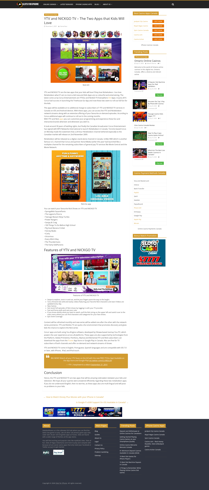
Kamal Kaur (63, 26)
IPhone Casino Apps (84, 4)
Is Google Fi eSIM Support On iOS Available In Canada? (102, 402)
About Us (106, 4)
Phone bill (137, 208)
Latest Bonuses (66, 4)
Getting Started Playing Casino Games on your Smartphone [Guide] (128, 439)
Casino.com (138, 35)
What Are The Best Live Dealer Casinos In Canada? (156, 152)
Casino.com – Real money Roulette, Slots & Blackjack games (154, 443)
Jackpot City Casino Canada (154, 431)
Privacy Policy (99, 448)
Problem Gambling (101, 452)
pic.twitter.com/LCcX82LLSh (100, 360)
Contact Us (99, 445)
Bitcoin (136, 223)
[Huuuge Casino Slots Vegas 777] (140, 113)
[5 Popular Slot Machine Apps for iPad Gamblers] (140, 81)
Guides (97, 435)
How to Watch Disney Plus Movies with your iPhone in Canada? (74, 397)
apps (61, 119)
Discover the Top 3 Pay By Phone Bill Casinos (156, 102)
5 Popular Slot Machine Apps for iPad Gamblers (156, 84)
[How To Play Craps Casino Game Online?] (140, 132)
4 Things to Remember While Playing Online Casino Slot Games (130, 470)
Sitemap (98, 455)
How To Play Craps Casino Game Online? (156, 134)
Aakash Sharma (151, 63)
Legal (97, 441)
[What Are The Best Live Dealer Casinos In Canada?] (140, 149)
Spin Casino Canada (141, 30)
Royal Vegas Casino (141, 26)
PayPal (136, 192)
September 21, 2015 (99, 364)
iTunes (71, 340)
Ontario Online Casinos (147, 60)
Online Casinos (49, 4)
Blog (97, 4)
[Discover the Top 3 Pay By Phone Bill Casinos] (140, 100)
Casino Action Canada (153, 450)
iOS (109, 98)
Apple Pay (137, 219)
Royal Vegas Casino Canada (155, 435)
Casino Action (139, 39)
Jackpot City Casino (141, 21)
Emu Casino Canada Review (144, 125)
